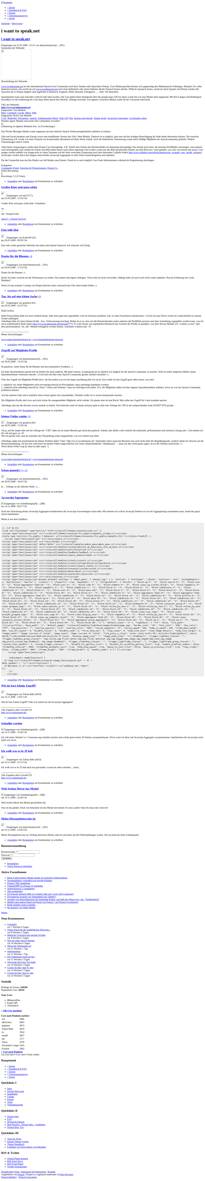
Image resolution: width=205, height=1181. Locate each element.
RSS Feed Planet (15, 1164)
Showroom (17, 23)
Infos (9, 1088)
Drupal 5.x (52, 168)
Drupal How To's (15, 1127)
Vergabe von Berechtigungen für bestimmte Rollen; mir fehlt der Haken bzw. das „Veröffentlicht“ (53, 899)
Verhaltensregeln (15, 1105)
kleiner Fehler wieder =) (15, 416)
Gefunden (12, 924)
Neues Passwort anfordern (19, 866)
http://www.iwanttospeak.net (15, 107)
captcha (33, 118)
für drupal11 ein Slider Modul (21, 907)
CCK (3, 118)
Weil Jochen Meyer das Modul (20, 788)
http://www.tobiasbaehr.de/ (14, 712)
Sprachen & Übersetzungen (33, 168)
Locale (21, 113)
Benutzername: (9, 852)
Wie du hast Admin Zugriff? (18, 685)
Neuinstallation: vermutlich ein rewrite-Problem (29, 880)
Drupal (21, 1174)
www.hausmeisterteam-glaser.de (48, 339)
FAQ (9, 1119)
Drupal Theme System (18, 1141)
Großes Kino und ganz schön (19, 187)
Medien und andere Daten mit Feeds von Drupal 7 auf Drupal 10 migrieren (42, 902)
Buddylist (12, 118)
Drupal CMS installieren (18, 883)
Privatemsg (23, 118)
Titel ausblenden (15, 891)
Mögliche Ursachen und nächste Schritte (26, 935)
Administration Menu (48, 118)
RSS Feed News (15, 1161)
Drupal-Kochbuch (15, 1122)
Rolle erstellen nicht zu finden (21, 905)
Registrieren (28, 181)
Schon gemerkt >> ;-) (14, 470)
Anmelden (12, 181)
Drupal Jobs (13, 1116)
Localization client (137, 118)
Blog (3, 113)
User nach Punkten (13, 1052)
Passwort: (6, 855)
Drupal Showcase (15, 1091)
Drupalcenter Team (10, 1171)
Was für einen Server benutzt (21, 940)
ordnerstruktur (14, 951)
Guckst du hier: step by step (20, 967)
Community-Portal (10, 168)
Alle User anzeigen (12, 1010)
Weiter (4, 912)
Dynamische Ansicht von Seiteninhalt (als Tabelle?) (31, 896)
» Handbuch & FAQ (17, 10)
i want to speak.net (15, 39)
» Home (11, 7)
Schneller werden (11, 723)
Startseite (5, 23)
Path (34, 113)
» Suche (11, 18)
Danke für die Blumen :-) (16, 256)
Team (9, 1102)
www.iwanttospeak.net (12, 86)
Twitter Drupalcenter (17, 1166)
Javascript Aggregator (117, 118)
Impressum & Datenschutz (33, 1171)
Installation (12, 1094)
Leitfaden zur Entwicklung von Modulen (26, 1147)
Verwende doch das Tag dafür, (21, 962)
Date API (63, 118)
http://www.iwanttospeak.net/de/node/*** (52, 324)
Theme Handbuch (15, 1144)
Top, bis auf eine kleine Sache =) (21, 296)
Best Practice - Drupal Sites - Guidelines (26, 1124)
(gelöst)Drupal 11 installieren (21, 888)
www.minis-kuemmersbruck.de (16, 339)
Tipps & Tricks (14, 1139)
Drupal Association (28, 1177)
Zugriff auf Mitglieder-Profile (19, 350)
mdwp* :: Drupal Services (13, 219)
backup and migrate (83, 118)
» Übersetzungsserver (17, 15)
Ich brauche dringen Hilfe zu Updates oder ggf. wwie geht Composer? (40, 894)
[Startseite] (6, 2)
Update (10, 1096)
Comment (11, 113)
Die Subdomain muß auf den (21, 957)
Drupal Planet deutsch (17, 1158)
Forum (10, 1099)
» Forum (11, 13)
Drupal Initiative (9, 1177)
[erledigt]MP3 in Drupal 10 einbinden (25, 886)
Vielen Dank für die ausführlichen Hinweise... (29, 929)
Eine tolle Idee (9, 229)
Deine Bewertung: (10, 170)
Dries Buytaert (66, 1174)
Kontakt (51, 1171)
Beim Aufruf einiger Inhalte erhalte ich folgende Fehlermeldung (37, 878)
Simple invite (100, 118)
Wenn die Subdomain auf (19, 946)
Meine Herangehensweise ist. (18, 818)
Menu (28, 113)
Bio (71, 118)
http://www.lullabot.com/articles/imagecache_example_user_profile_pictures (165, 152)
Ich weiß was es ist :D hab (17, 751)
